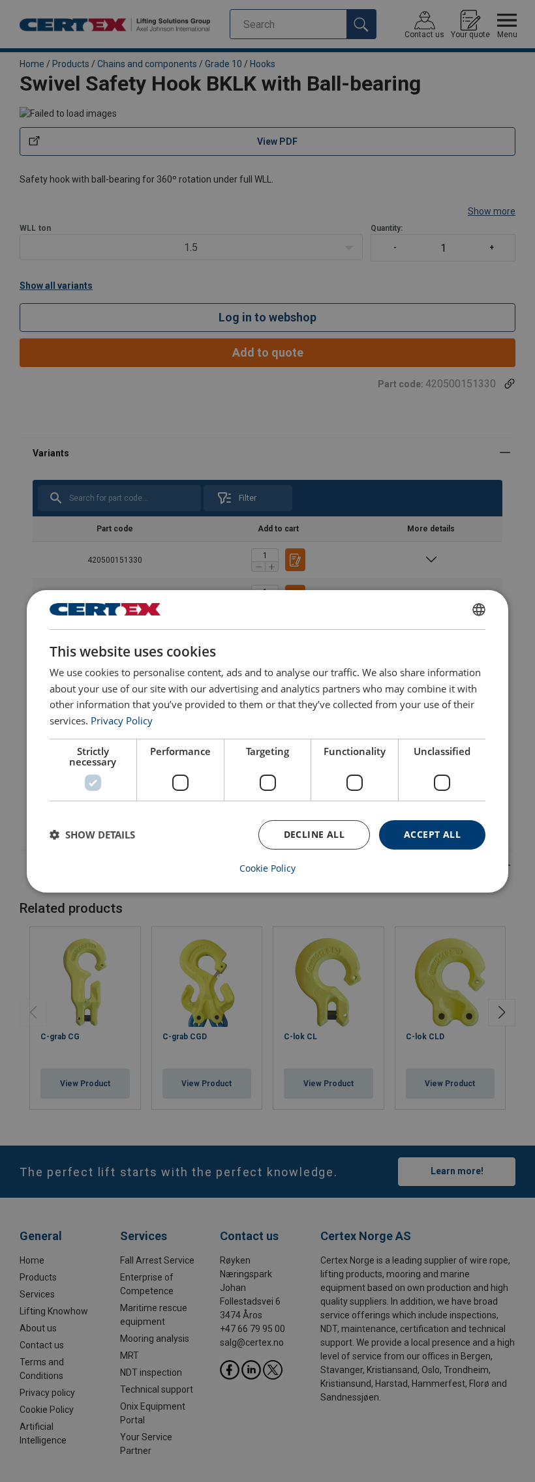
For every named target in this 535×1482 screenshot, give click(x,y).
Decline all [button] (314, 834)
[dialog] (267, 740)
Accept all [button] (432, 834)
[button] (92, 834)
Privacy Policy (122, 720)
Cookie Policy (267, 868)
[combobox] (478, 608)
